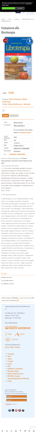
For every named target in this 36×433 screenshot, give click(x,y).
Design (17, 347)
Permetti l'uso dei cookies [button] (8, 8)
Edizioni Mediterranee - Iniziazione (19, 104)
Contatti (10, 361)
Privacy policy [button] (5, 5)
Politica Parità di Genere (16, 373)
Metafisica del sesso (6, 277)
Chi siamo (11, 354)
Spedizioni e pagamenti (15, 368)
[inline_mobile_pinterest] (20, 431)
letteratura (21, 154)
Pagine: (5, 140)
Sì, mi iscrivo (12, 404)
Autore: (5, 122)
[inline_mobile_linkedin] (16, 431)
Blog (9, 366)
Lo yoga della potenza (7, 280)
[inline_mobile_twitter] (7, 431)
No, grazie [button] (20, 8)
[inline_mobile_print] (34, 431)
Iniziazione (17, 99)
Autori (10, 359)
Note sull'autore (7, 125)
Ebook (11, 99)
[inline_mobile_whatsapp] (11, 431)
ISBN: (5, 145)
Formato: (6, 142)
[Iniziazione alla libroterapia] (18, 58)
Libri (9, 356)
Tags (5, 154)
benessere (13, 154)
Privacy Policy (9, 347)
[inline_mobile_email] (29, 431)
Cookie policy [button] (28, 3)
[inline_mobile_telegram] (25, 431)
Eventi (10, 364)
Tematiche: (6, 148)
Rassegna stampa (13, 371)
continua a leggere (25, 132)
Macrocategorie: (7, 150)
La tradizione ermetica (7, 284)
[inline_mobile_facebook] (2, 431)
